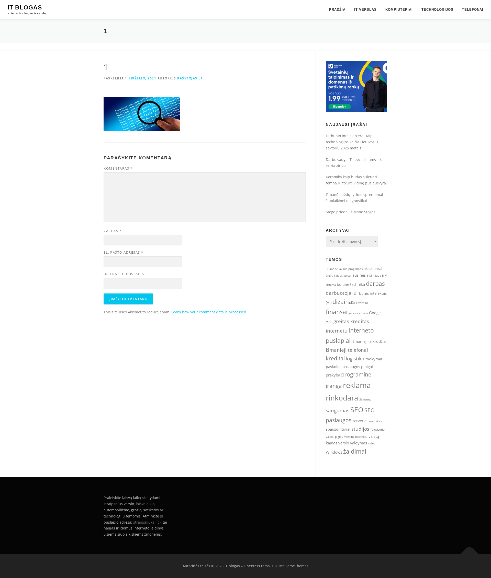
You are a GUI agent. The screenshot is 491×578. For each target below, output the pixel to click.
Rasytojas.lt (190, 78)
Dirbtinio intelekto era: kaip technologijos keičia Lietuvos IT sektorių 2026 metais (352, 141)
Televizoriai (377, 429)
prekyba (333, 375)
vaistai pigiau (334, 437)
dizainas (343, 302)
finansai (337, 312)
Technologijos (437, 9)
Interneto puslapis (124, 274)
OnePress (252, 565)
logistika (355, 358)
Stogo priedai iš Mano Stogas (350, 211)
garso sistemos (358, 313)
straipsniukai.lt (146, 522)
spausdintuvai (338, 429)
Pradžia (337, 9)
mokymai (373, 359)
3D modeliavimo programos (344, 269)
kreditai (335, 358)
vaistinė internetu (355, 437)
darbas (375, 283)
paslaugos (351, 366)
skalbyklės (375, 421)
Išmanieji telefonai (347, 350)
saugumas (337, 410)
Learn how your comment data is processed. (209, 312)
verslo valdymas (352, 443)
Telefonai (472, 9)
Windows (334, 452)
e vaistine (362, 303)
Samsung (365, 399)
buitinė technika (351, 284)
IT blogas (25, 7)
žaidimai (354, 451)
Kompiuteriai (399, 9)
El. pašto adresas (123, 252)
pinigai (367, 366)
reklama (357, 385)
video (371, 443)
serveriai (359, 420)
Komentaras (118, 168)
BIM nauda (374, 275)
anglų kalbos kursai (338, 275)
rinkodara (342, 398)
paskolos (333, 366)
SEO (356, 409)
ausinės (359, 275)
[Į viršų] (469, 554)
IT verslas (365, 9)
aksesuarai (373, 268)
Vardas (112, 231)
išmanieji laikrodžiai (369, 341)
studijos (360, 429)
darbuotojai (339, 293)
